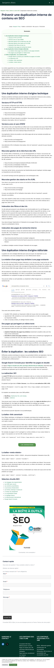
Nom (5, 573)
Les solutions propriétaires (11, 486)
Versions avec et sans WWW (15, 39)
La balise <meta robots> (15, 62)
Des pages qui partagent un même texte (19, 52)
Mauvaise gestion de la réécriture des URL (19, 41)
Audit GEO (22, 657)
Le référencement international (12, 497)
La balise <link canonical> (15, 60)
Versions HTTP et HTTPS (15, 37)
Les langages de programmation (13, 482)
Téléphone (6, 589)
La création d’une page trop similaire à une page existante (23, 51)
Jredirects (12, 398)
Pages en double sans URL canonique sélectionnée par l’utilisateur (25, 365)
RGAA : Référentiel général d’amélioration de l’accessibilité (44, 647)
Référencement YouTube (25, 645)
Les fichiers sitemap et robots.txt (13, 489)
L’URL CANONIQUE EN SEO (27, 444)
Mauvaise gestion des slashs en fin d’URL (19, 43)
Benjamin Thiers (5, 10)
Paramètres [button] (5, 664)
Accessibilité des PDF (42, 655)
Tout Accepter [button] (13, 664)
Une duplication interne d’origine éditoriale (17, 49)
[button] (49, 2)
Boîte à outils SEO (15, 10)
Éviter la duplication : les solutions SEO (16, 54)
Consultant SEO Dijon (25, 644)
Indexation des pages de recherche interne (19, 47)
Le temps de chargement (11, 491)
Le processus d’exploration (11, 488)
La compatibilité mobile (10, 493)
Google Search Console (10, 499)
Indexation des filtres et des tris (16, 45)
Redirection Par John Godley (19, 396)
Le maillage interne (9, 495)
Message (6, 597)
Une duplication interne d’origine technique (17, 36)
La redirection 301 (13, 58)
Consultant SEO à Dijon (9, 622)
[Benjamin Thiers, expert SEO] (9, 2)
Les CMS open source (10, 484)
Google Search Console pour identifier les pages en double (24, 56)
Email (5, 581)
